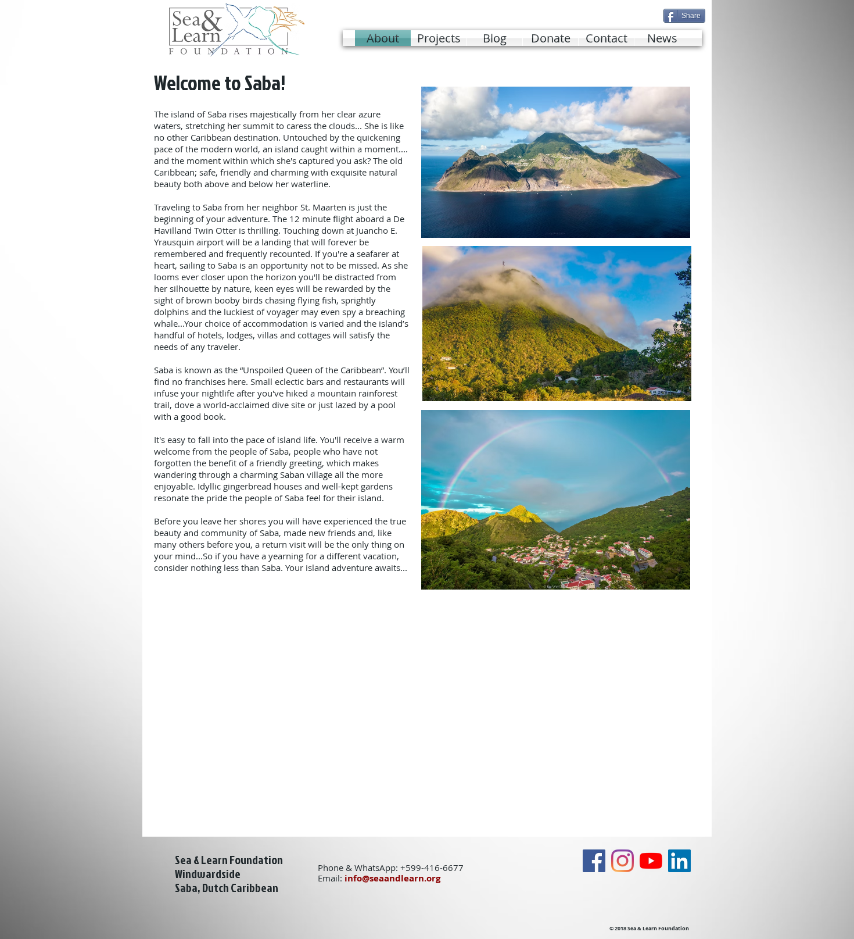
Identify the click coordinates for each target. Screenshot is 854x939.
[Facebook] (594, 860)
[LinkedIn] (679, 860)
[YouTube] (651, 860)
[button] (439, 38)
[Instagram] (622, 860)
